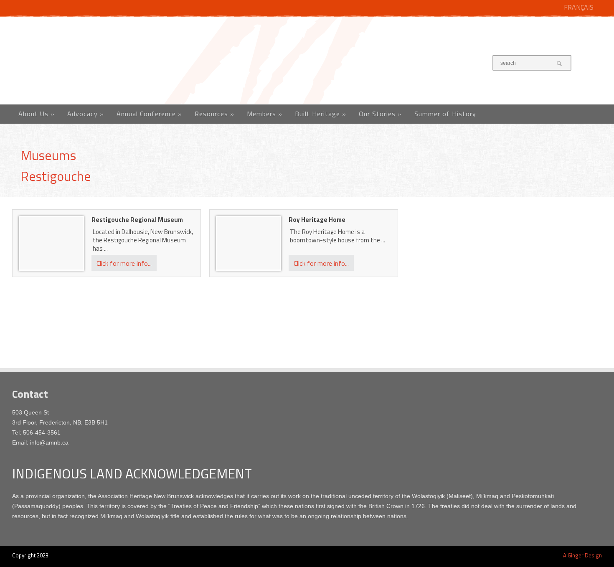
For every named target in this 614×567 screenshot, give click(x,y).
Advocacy (85, 114)
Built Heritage (320, 114)
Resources (214, 114)
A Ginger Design (582, 555)
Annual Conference (149, 114)
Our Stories (380, 114)
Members (264, 114)
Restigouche (55, 176)
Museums (48, 155)
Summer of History (445, 114)
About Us (36, 114)
